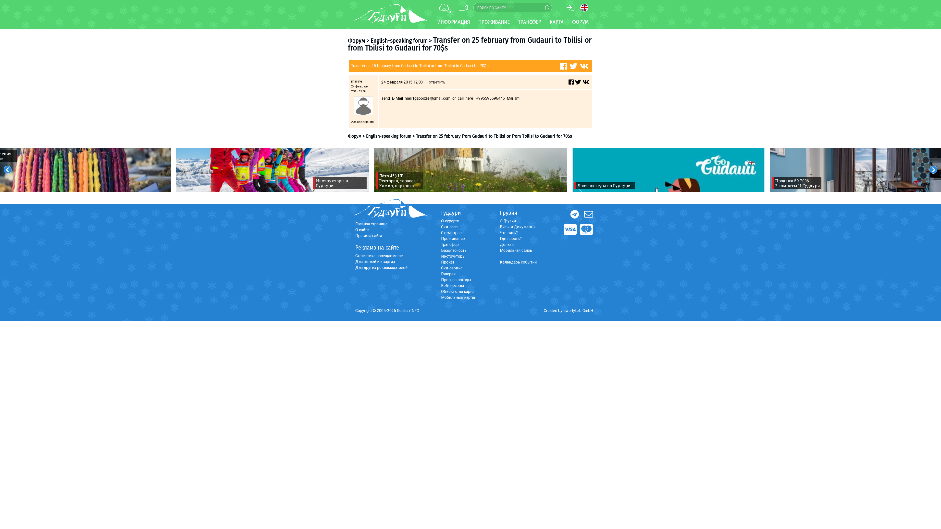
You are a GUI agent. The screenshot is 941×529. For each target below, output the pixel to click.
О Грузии (508, 221)
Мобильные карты (458, 297)
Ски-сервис (451, 268)
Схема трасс (452, 232)
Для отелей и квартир (375, 261)
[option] (272, 170)
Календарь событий (518, 262)
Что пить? (509, 232)
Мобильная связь (516, 250)
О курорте (450, 221)
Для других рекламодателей (381, 267)
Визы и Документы (518, 227)
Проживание (453, 238)
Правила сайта (368, 235)
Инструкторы (453, 256)
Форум (580, 22)
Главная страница (371, 224)
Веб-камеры (452, 285)
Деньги (507, 244)
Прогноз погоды (456, 279)
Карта (557, 22)
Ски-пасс (449, 227)
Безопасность (454, 250)
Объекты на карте (457, 291)
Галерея (448, 274)
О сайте (362, 230)
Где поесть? (511, 238)
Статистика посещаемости (379, 255)
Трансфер (450, 244)
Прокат (447, 262)
